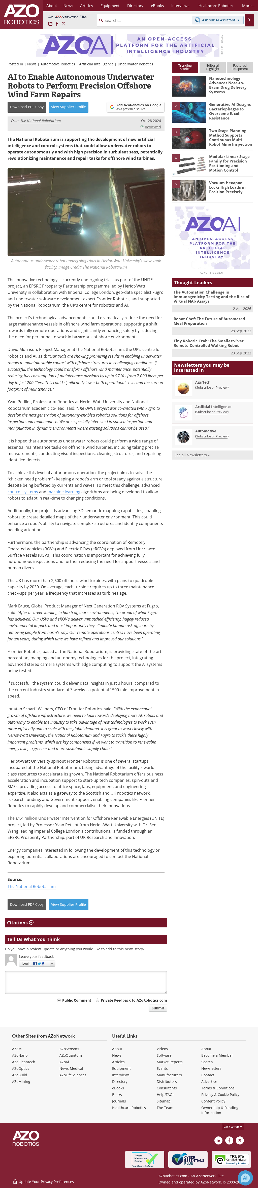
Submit (158, 1008)
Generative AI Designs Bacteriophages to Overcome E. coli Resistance (230, 111)
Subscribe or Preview (212, 387)
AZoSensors (69, 1048)
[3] (189, 138)
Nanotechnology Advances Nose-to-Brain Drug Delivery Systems (228, 85)
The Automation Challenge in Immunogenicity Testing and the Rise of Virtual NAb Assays (211, 297)
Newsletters (211, 1068)
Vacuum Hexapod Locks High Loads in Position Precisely (227, 187)
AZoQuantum (70, 1055)
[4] (189, 164)
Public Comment (76, 1000)
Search (207, 1061)
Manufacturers (169, 1075)
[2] (189, 112)
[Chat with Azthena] (245, 1177)
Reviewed (153, 127)
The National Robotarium (32, 886)
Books (117, 1094)
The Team (165, 1107)
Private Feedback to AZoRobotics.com (134, 1000)
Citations (18, 923)
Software (164, 1055)
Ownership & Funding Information (219, 1110)
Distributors (167, 1081)
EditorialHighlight (212, 67)
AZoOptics (20, 1068)
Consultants (167, 1088)
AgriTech (202, 382)
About (117, 1048)
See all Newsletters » (192, 455)
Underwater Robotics (135, 64)
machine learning (63, 492)
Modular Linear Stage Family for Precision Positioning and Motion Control (229, 163)
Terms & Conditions (218, 1088)
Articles (118, 1061)
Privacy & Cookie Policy (220, 1094)
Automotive (205, 431)
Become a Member (217, 1055)
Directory (119, 1081)
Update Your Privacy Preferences (46, 1181)
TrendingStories (185, 67)
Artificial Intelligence (96, 64)
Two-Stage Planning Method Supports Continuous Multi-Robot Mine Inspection (230, 137)
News (32, 64)
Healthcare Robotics (129, 1107)
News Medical (71, 1068)
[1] (189, 86)
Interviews (121, 1075)
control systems (23, 492)
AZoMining (21, 1081)
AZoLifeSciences (72, 1075)
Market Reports (170, 1061)
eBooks (118, 1088)
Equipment (121, 1068)
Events (162, 1068)
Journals (119, 1101)
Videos (162, 1048)
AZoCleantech (23, 1061)
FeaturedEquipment (240, 67)
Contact (207, 1075)
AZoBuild (19, 1075)
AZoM (17, 1048)
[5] (189, 190)
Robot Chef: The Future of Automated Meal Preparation (209, 321)
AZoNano (19, 1055)
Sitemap (164, 1101)
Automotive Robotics (58, 64)
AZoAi (64, 1061)
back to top (231, 1126)
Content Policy (213, 1101)
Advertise (209, 1081)
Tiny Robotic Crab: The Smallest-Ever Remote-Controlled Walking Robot (209, 343)
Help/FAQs (165, 1094)
